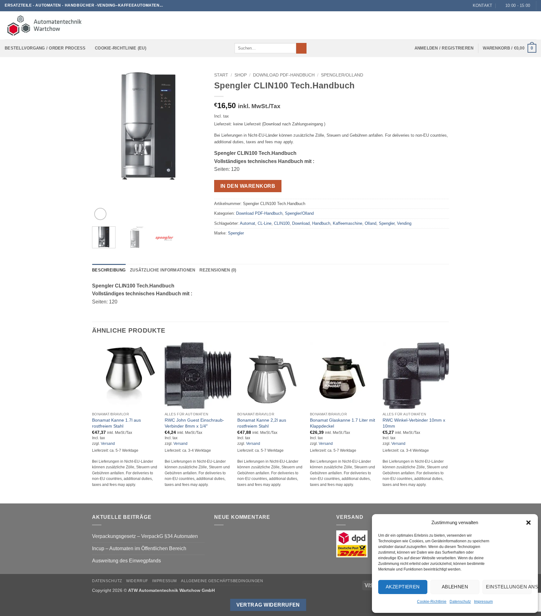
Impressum (483, 601)
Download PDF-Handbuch (284, 75)
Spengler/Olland (342, 75)
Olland (370, 223)
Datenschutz (460, 601)
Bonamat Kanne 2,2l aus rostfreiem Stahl (261, 423)
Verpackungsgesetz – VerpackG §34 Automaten (145, 536)
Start (221, 75)
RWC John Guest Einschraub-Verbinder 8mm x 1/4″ (194, 423)
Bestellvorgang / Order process (45, 48)
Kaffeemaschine (347, 223)
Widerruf (137, 581)
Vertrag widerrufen (268, 605)
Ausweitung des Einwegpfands (126, 560)
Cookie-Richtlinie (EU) (120, 48)
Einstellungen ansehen (509, 586)
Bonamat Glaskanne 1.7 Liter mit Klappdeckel (342, 423)
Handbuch (321, 223)
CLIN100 (282, 223)
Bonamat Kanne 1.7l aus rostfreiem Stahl (116, 423)
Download (301, 223)
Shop (240, 75)
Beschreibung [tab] (109, 270)
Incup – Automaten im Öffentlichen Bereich (139, 548)
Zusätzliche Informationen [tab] (162, 270)
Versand (108, 443)
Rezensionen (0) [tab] (217, 270)
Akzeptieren (403, 586)
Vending (404, 223)
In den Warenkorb (247, 186)
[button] (528, 522)
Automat (247, 223)
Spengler (386, 223)
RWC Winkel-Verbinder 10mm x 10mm (414, 423)
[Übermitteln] (301, 48)
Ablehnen (455, 586)
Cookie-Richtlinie (431, 601)
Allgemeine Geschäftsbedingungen (222, 581)
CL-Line (264, 223)
